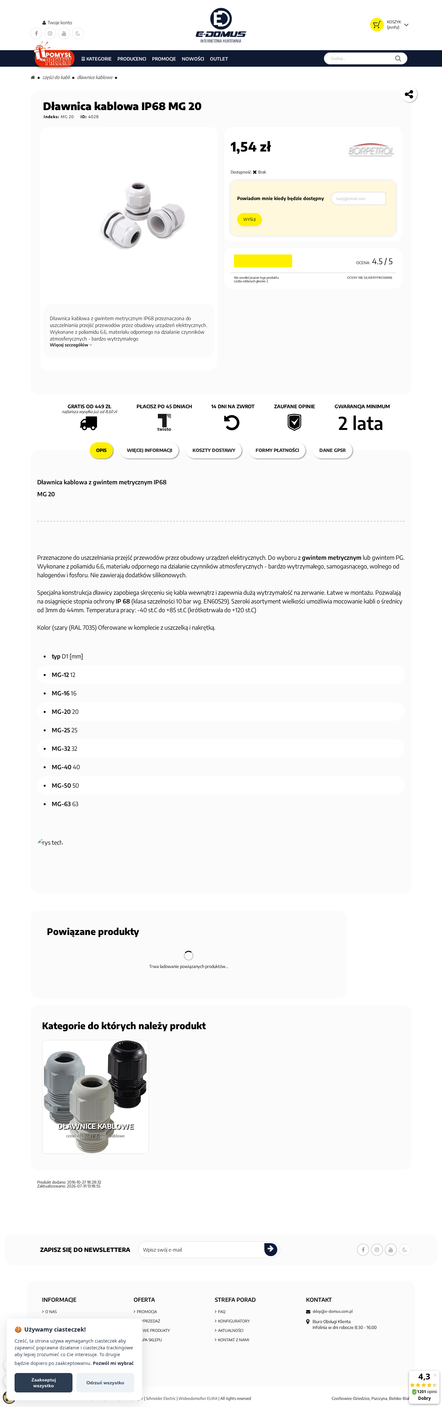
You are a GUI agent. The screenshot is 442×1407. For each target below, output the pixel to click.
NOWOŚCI (193, 59)
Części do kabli (56, 77)
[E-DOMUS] (221, 25)
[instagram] (50, 33)
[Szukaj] (398, 58)
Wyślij (249, 219)
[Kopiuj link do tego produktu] (409, 94)
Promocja (147, 1312)
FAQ (222, 1312)
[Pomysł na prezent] (54, 58)
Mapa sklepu (149, 1340)
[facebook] (36, 33)
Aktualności (230, 1330)
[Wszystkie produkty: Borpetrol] (371, 149)
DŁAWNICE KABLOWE (94, 77)
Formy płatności (277, 450)
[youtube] (64, 33)
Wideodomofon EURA (198, 1398)
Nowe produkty (153, 1330)
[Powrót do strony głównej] (33, 77)
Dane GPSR (332, 450)
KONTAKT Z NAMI (233, 1340)
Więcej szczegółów (69, 344)
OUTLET (219, 59)
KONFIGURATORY (234, 1321)
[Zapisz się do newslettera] (270, 1249)
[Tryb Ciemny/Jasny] (78, 33)
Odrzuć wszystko (105, 1382)
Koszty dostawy (214, 450)
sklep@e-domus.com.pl (333, 1311)
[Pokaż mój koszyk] (377, 24)
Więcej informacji (149, 450)
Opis (101, 450)
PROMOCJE (164, 59)
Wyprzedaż (148, 1321)
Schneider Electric (161, 1398)
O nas (51, 1312)
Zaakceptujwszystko (43, 1382)
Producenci (131, 59)
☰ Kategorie (96, 59)
